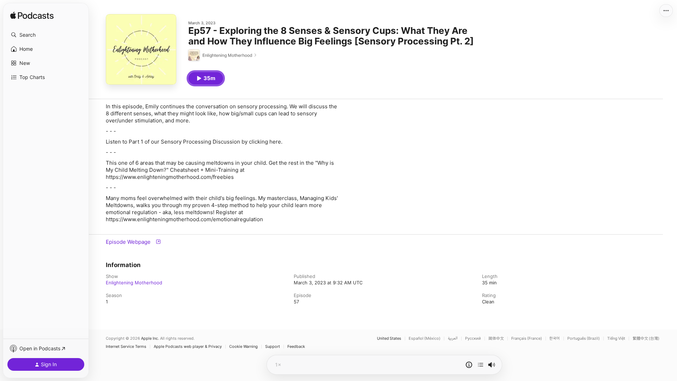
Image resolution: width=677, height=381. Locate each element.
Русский (473, 338)
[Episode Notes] (469, 365)
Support (272, 347)
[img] (32, 15)
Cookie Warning (243, 347)
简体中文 (496, 338)
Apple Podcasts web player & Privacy (188, 347)
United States (389, 338)
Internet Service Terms (126, 347)
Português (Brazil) (583, 338)
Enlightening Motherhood (134, 282)
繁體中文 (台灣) (646, 338)
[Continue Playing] (480, 365)
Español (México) (424, 338)
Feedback (296, 347)
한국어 (554, 338)
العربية (453, 338)
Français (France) (526, 338)
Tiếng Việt (616, 338)
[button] (46, 35)
